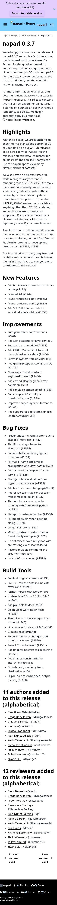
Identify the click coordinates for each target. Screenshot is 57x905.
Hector (12, 726)
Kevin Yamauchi (18, 740)
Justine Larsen (17, 818)
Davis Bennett (16, 791)
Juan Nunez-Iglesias (20, 735)
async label (31, 219)
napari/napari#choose (20, 120)
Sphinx (12, 900)
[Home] (5, 35)
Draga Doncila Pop (19, 717)
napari (41, 24)
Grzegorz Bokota (18, 721)
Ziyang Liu (14, 759)
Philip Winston (16, 749)
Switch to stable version (27, 13)
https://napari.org (14, 99)
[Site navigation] (5, 24)
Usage (14, 35)
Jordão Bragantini (19, 731)
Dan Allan (14, 712)
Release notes (29, 35)
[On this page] (52, 24)
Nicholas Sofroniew (20, 745)
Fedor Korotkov (17, 800)
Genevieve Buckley (20, 805)
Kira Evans (14, 828)
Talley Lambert (17, 754)
